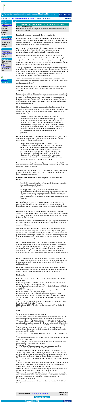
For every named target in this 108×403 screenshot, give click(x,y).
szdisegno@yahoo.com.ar (39, 393)
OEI (9, 18)
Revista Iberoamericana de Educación (24, 18)
